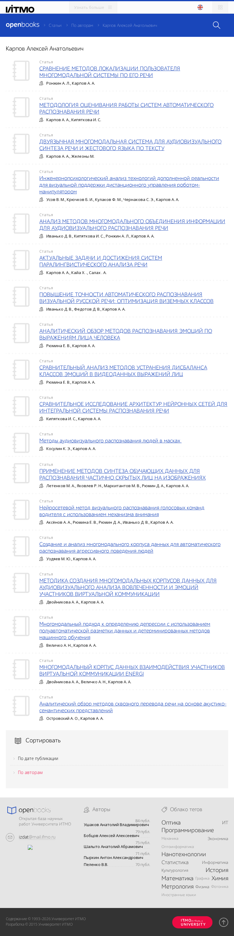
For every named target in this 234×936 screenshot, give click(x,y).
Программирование (187, 831)
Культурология (174, 870)
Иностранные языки (178, 895)
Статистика (175, 862)
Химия (219, 879)
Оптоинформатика (177, 847)
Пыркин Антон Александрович (113, 858)
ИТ (225, 823)
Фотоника (219, 887)
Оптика (171, 823)
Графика (202, 879)
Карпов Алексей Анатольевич (130, 25)
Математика (177, 879)
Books (22, 25)
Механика (169, 839)
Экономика (217, 839)
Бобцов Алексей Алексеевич (111, 836)
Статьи (55, 25)
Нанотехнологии (183, 855)
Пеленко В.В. (96, 865)
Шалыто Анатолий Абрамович (113, 847)
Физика (202, 887)
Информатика (215, 862)
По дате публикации (38, 758)
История (217, 870)
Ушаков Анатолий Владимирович (116, 825)
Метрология (177, 887)
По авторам (82, 25)
